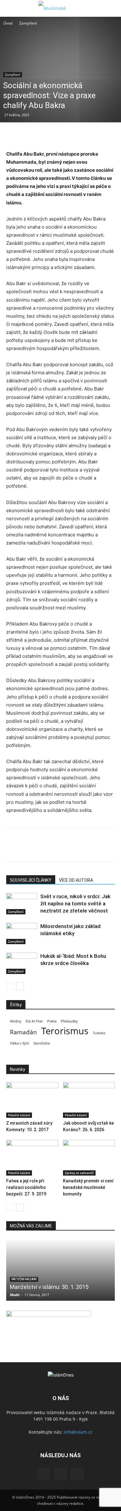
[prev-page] (10, 986)
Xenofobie (42, 1043)
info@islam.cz (78, 1432)
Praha (51, 1021)
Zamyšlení (28, 23)
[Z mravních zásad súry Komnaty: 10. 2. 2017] (32, 1100)
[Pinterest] (41, 135)
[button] (10, 8)
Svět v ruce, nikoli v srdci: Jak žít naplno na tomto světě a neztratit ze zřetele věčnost (75, 903)
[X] (26, 135)
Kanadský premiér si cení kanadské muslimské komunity (88, 1187)
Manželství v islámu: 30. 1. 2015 (49, 1287)
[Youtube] (77, 1474)
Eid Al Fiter (34, 1021)
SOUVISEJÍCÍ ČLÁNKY (31, 880)
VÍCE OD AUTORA (76, 880)
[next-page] (20, 986)
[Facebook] (12, 135)
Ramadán (23, 1032)
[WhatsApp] (55, 135)
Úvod (7, 23)
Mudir (15, 1294)
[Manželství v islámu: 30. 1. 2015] (60, 1270)
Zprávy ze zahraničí (79, 1173)
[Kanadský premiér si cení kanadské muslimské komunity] (89, 1158)
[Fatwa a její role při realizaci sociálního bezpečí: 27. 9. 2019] (32, 1158)
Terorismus (64, 1031)
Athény (15, 1021)
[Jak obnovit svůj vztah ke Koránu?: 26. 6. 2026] (89, 1100)
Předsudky (69, 1021)
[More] (69, 135)
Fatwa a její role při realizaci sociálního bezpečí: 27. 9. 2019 (26, 1187)
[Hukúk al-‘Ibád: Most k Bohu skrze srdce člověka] (21, 963)
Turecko (99, 1033)
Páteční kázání (19, 1115)
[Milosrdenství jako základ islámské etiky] (21, 933)
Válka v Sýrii (19, 1043)
